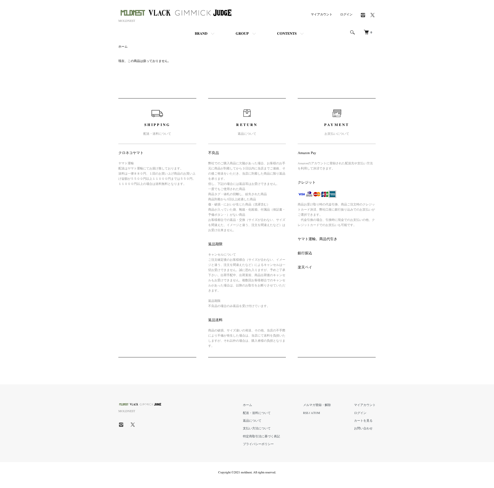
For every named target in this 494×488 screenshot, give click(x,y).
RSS (305, 412)
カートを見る (363, 420)
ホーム (123, 46)
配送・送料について (257, 412)
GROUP (242, 33)
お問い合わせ (363, 428)
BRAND (201, 33)
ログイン (346, 14)
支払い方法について (257, 428)
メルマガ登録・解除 (317, 404)
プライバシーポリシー (258, 444)
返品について (252, 420)
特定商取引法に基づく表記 (261, 436)
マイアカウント (321, 14)
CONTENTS (287, 33)
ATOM (315, 412)
